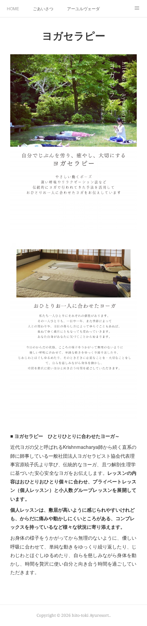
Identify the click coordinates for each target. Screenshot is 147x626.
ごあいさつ (43, 8)
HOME (13, 8)
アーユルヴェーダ (83, 8)
